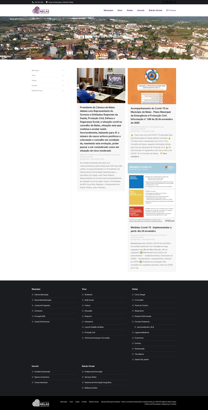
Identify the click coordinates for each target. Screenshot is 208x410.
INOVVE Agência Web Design (166, 402)
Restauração (140, 349)
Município (35, 70)
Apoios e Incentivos (42, 377)
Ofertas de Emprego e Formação (97, 338)
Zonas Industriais (41, 382)
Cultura (87, 305)
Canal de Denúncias (42, 322)
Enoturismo (139, 338)
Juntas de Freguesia (42, 305)
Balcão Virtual (37, 91)
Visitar (34, 80)
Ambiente (88, 295)
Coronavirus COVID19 (138, 129)
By (84, 159)
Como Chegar (140, 295)
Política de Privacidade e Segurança (157, 404)
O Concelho (139, 300)
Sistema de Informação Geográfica (98, 382)
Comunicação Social (156, 127)
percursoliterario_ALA (145, 327)
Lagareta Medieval (142, 332)
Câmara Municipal (104, 155)
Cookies (173, 404)
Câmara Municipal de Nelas (110, 402)
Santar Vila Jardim (142, 359)
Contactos (38, 311)
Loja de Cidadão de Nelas (94, 327)
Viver (34, 75)
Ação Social (89, 300)
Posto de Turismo (141, 305)
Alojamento (139, 311)
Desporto (88, 316)
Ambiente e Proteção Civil (89, 155)
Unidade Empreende (42, 372)
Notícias (90, 157)
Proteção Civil (90, 332)
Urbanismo (89, 322)
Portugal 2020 (40, 316)
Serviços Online (90, 377)
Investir (34, 86)
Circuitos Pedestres (142, 322)
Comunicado (153, 235)
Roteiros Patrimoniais (143, 316)
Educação (88, 311)
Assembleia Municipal (43, 300)
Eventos (138, 343)
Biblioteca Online (91, 388)
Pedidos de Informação (93, 372)
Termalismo (139, 354)
